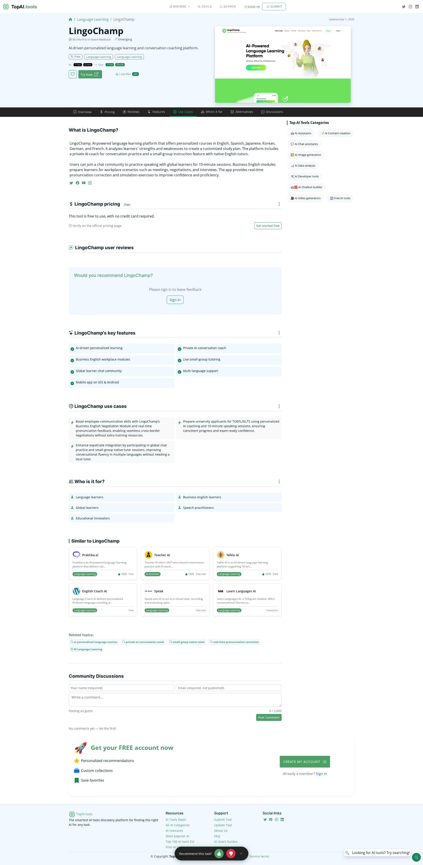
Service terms (259, 856)
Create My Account (302, 762)
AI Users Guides (225, 841)
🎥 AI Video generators (306, 198)
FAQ (217, 836)
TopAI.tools (84, 814)
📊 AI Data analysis (303, 165)
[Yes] (219, 853)
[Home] (70, 19)
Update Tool (223, 825)
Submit (276, 6)
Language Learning (93, 19)
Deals (207, 6)
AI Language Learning (87, 649)
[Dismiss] (241, 853)
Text (78, 64)
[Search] (416, 857)
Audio (121, 64)
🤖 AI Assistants (301, 133)
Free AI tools (175, 847)
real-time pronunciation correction (236, 642)
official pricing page (106, 226)
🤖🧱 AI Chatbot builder (306, 187)
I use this (128, 74)
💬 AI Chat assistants (304, 144)
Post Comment (269, 717)
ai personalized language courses (95, 642)
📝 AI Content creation (335, 133)
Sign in (254, 7)
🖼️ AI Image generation (306, 155)
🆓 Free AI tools (340, 198)
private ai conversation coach (144, 642)
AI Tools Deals (176, 819)
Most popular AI (177, 836)
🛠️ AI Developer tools (305, 176)
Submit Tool (223, 819)
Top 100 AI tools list (180, 841)
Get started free (268, 226)
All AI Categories (178, 825)
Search (229, 6)
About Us (221, 830)
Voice (88, 64)
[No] (231, 853)
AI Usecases (174, 830)
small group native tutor (188, 642)
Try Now (86, 74)
